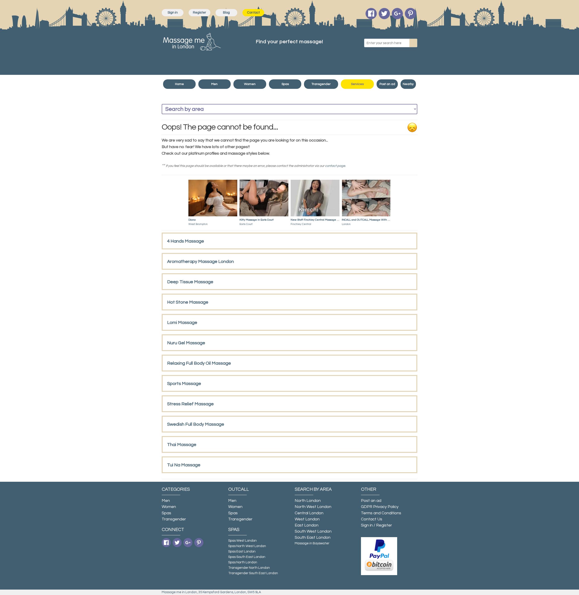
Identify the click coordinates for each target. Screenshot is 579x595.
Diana (192, 219)
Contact (253, 12)
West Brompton (198, 224)
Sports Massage (184, 383)
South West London (313, 531)
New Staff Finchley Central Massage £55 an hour (321, 219)
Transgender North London (249, 567)
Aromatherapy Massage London (200, 261)
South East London (312, 537)
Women (250, 84)
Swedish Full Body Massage (195, 424)
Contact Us (371, 519)
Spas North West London (247, 546)
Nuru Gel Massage (186, 343)
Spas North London (242, 562)
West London (307, 519)
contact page (335, 166)
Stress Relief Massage (190, 404)
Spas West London (242, 540)
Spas (285, 84)
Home (179, 84)
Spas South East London (246, 557)
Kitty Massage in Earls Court (257, 219)
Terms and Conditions (381, 513)
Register (199, 12)
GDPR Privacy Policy (380, 507)
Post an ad (387, 84)
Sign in (173, 12)
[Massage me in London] (192, 40)
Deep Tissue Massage (190, 282)
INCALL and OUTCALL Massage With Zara (368, 219)
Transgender (321, 84)
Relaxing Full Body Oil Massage (199, 363)
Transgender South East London (253, 573)
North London (308, 500)
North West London (313, 507)
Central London (309, 513)
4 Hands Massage (185, 241)
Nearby (408, 84)
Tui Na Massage (183, 465)
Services (357, 84)
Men (214, 84)
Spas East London (242, 551)
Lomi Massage (182, 322)
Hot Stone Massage (187, 302)
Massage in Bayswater (312, 543)
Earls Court (246, 224)
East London (306, 525)
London (346, 224)
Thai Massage (181, 444)
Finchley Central (301, 224)
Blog (226, 12)
